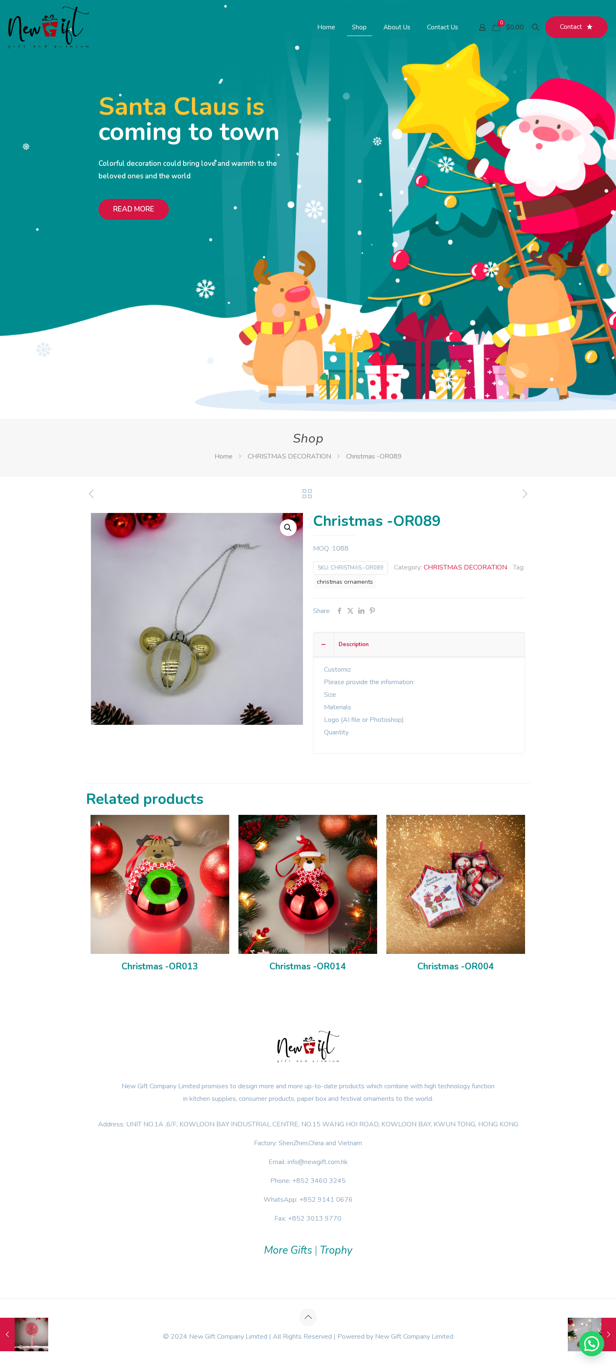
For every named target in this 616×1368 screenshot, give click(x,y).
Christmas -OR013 (160, 966)
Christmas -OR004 (455, 966)
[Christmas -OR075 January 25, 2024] (24, 1334)
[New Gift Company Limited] (48, 27)
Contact (571, 26)
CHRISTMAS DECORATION (289, 456)
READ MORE (133, 209)
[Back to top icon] (308, 1317)
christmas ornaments (345, 581)
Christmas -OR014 (307, 966)
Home (224, 456)
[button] (288, 527)
